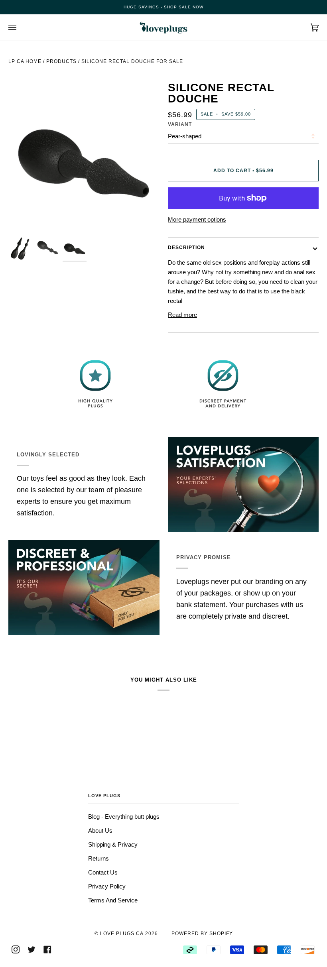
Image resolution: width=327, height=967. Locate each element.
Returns (98, 858)
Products (61, 61)
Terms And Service (113, 900)
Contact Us (103, 872)
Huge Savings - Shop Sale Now (163, 7)
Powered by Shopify (202, 933)
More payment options (197, 219)
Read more (182, 314)
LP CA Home (24, 61)
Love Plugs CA (122, 933)
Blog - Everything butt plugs (124, 816)
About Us (100, 830)
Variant (180, 124)
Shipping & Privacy (113, 844)
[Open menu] (20, 27)
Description (186, 247)
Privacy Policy (107, 886)
